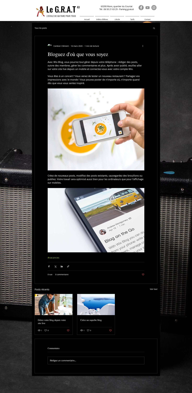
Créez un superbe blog (91, 319)
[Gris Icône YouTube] (147, 7)
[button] (117, 18)
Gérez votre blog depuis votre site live (52, 321)
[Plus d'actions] (142, 45)
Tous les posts (41, 28)
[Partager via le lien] (68, 266)
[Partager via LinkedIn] (61, 266)
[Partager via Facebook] (49, 266)
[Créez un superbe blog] (96, 304)
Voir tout (153, 289)
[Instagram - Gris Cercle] (153, 7)
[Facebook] (141, 7)
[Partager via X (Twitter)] (55, 266)
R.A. (66, 9)
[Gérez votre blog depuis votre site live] (53, 304)
